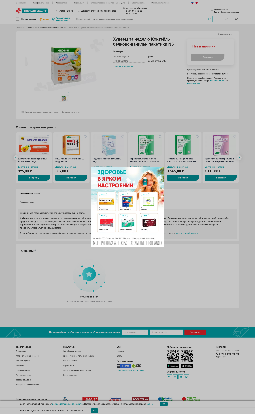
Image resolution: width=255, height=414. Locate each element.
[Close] (161, 170)
